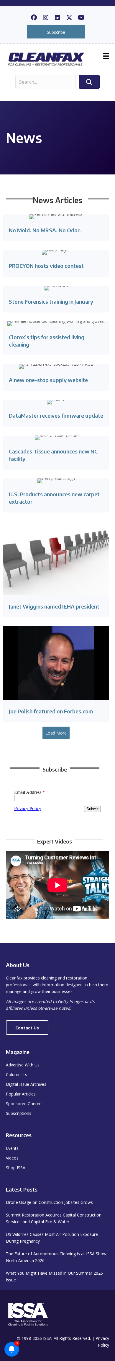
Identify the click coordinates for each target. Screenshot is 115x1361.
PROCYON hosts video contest (46, 265)
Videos (12, 1158)
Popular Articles (21, 1094)
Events (12, 1148)
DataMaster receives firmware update (56, 415)
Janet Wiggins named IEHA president (54, 606)
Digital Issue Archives (26, 1084)
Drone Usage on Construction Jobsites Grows (49, 1202)
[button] (33, 17)
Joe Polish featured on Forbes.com (51, 711)
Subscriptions (18, 1113)
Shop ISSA (15, 1167)
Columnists (16, 1074)
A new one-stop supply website (48, 380)
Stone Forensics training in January (51, 301)
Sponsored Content (24, 1103)
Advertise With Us (23, 1065)
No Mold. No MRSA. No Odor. (45, 230)
